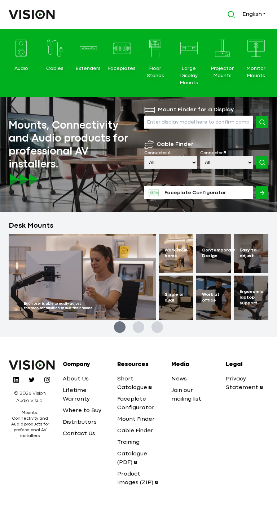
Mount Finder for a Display (196, 109)
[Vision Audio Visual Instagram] (47, 379)
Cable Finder (175, 144)
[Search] (262, 122)
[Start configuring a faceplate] (262, 192)
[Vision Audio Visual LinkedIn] (16, 379)
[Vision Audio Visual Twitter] (32, 379)
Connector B (213, 153)
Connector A (157, 153)
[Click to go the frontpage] (32, 14)
